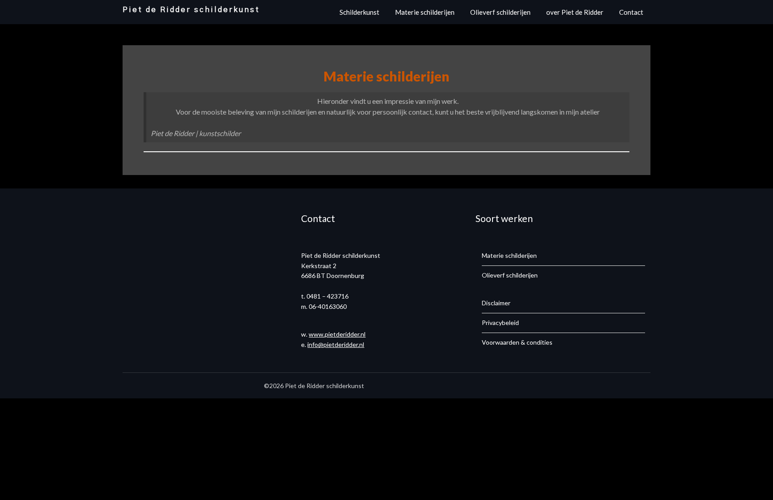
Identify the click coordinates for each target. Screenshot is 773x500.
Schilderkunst (359, 12)
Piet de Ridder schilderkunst (191, 9)
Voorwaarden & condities (517, 342)
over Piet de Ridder (574, 12)
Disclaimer (496, 303)
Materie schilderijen (424, 12)
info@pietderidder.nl (335, 344)
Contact (631, 12)
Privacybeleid (500, 322)
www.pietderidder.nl (337, 334)
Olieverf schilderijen (500, 12)
